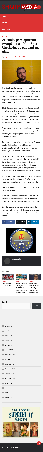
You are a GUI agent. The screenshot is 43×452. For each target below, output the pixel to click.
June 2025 (8, 393)
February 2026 (10, 354)
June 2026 (8, 335)
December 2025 (10, 364)
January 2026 (9, 359)
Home (4, 17)
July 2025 (8, 388)
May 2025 (8, 397)
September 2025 (10, 378)
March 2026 (9, 350)
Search (4, 302)
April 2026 (8, 345)
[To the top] (39, 443)
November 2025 (10, 369)
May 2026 (8, 340)
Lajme (4, 36)
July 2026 (8, 331)
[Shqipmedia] (21, 7)
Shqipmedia (15, 448)
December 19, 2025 (21, 57)
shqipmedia (8, 57)
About (4, 23)
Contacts (6, 29)
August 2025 (9, 383)
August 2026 (9, 326)
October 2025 (9, 373)
